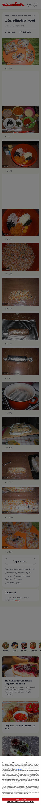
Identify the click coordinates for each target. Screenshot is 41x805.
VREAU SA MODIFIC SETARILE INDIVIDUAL (20, 802)
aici (33, 776)
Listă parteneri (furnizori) (7, 795)
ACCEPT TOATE (20, 799)
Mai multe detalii (19, 769)
